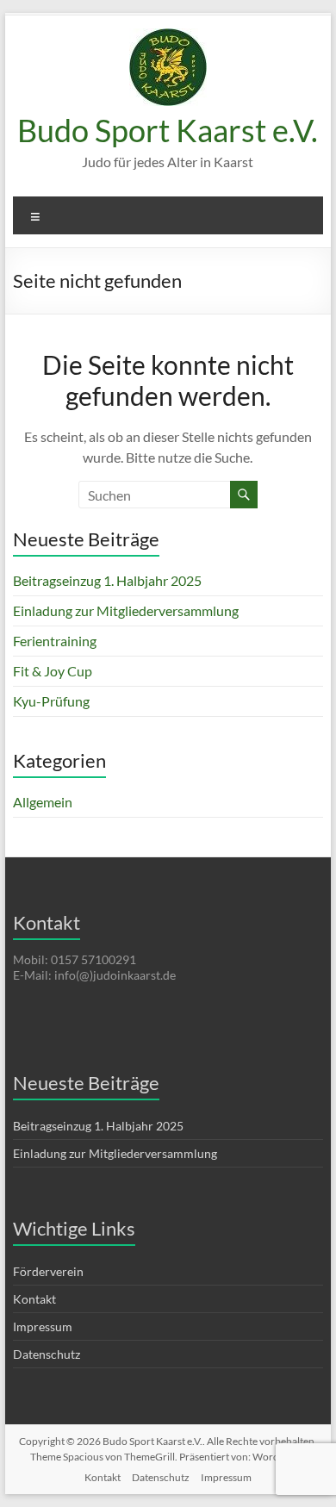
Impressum (42, 1326)
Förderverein (48, 1271)
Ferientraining (54, 640)
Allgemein (42, 802)
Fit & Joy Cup (52, 671)
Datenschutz (46, 1354)
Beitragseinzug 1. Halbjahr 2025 (107, 580)
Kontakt (34, 1299)
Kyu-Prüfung (51, 701)
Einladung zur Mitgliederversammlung (126, 610)
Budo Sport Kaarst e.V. (167, 130)
